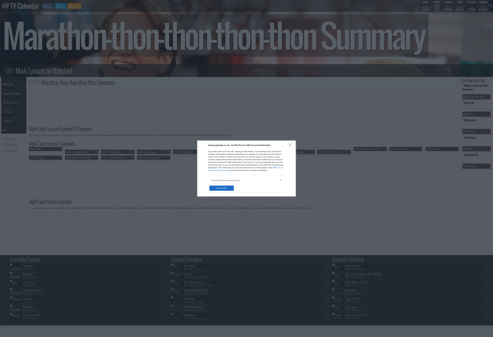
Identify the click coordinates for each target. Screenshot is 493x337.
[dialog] (246, 168)
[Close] (290, 145)
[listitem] (246, 180)
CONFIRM (221, 188)
